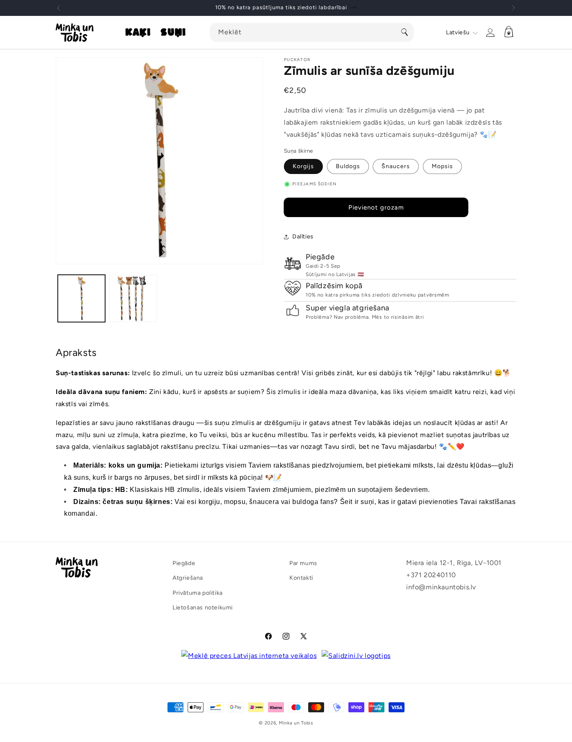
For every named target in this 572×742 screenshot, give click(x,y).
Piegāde (184, 563)
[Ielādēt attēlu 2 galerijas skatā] (133, 298)
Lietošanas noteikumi (203, 607)
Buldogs (348, 166)
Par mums (303, 563)
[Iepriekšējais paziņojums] (58, 8)
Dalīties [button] (303, 236)
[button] (137, 32)
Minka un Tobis (296, 723)
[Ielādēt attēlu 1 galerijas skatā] (81, 298)
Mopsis (442, 166)
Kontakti (301, 577)
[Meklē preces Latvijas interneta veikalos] (249, 656)
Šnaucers (395, 166)
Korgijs (303, 166)
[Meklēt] (404, 32)
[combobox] (312, 32)
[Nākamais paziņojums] (513, 8)
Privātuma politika (198, 592)
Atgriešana (188, 577)
